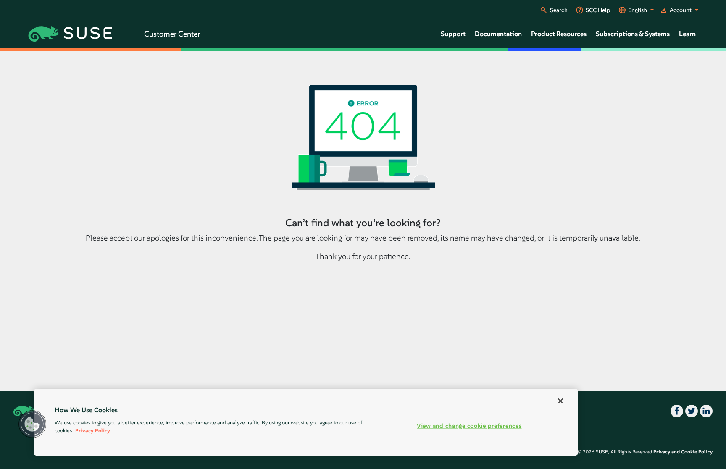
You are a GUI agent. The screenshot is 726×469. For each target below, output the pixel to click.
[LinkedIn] (705, 411)
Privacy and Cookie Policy (683, 451)
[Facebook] (676, 411)
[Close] (560, 401)
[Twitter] (690, 411)
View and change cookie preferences (469, 426)
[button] (32, 424)
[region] (306, 422)
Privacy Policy (92, 430)
